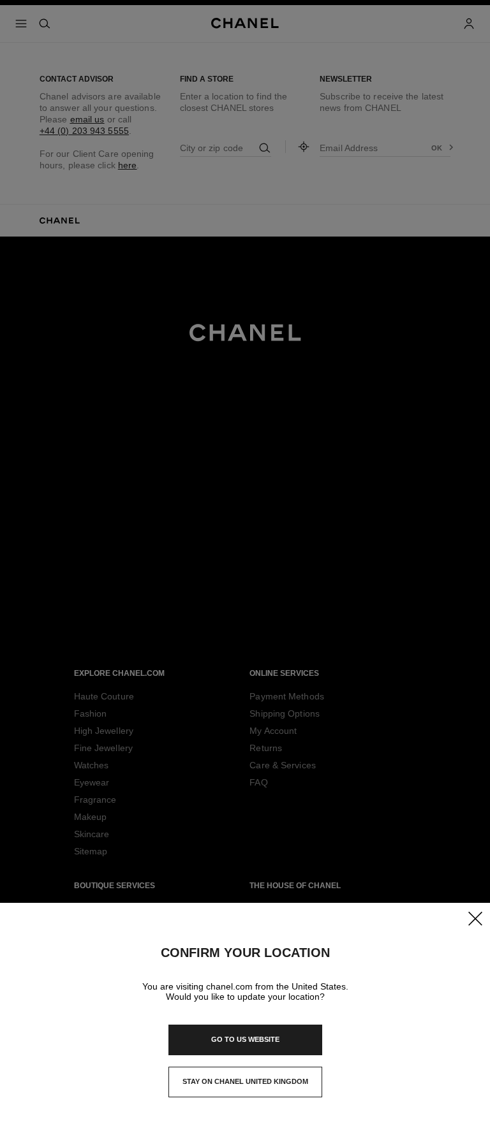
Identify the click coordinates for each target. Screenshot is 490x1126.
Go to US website (245, 1039)
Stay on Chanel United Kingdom (245, 1085)
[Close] (474, 918)
